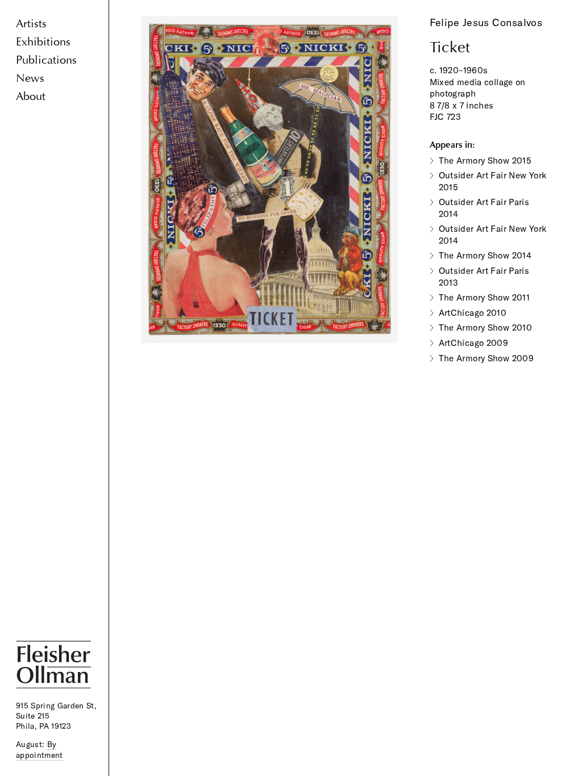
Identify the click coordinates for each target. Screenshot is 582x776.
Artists (31, 23)
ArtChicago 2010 (473, 312)
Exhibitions (43, 42)
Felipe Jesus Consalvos (486, 22)
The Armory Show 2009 (486, 358)
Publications (46, 60)
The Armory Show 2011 (484, 297)
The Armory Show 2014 (485, 255)
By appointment (39, 749)
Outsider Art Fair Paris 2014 (484, 208)
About (30, 96)
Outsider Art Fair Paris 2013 (484, 276)
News (30, 78)
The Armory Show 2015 (485, 160)
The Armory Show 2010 (486, 327)
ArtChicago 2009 (474, 342)
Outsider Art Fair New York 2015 (493, 181)
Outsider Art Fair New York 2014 (493, 234)
